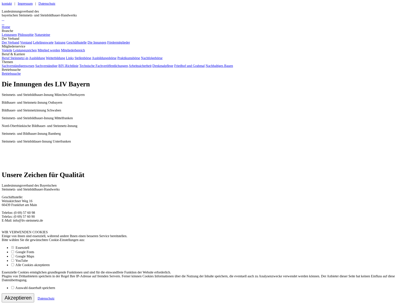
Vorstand (26, 42)
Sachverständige (46, 66)
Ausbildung (37, 58)
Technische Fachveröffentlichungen (103, 66)
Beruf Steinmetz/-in (15, 58)
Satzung (59, 42)
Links (70, 58)
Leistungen (9, 35)
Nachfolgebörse (152, 58)
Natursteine (42, 35)
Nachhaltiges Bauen (219, 66)
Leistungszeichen (25, 50)
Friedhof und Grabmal (189, 66)
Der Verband (10, 42)
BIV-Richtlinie (68, 66)
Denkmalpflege (162, 66)
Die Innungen (97, 42)
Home (6, 27)
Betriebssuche (11, 73)
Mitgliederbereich (73, 50)
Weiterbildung (55, 58)
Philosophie (26, 35)
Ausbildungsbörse (104, 58)
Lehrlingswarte (43, 42)
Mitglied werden (49, 50)
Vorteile (7, 50)
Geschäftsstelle (76, 42)
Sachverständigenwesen (18, 66)
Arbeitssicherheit (140, 66)
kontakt (7, 3)
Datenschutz (46, 3)
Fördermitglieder (118, 42)
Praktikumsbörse (128, 58)
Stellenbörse (83, 58)
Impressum (25, 3)
